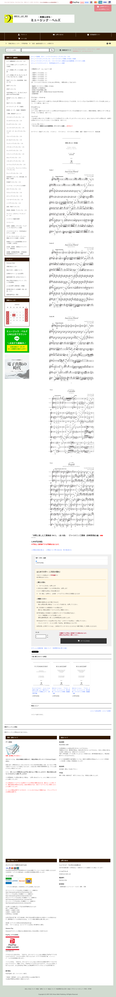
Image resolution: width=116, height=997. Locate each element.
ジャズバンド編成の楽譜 (13, 219)
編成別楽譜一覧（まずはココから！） (17, 277)
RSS (85, 989)
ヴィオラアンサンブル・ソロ (14, 120)
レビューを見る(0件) (95, 711)
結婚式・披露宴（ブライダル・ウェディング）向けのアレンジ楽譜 (17, 226)
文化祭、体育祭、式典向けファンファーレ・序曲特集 (17, 247)
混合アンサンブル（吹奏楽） (14, 103)
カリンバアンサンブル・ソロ (14, 196)
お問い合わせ (59, 34)
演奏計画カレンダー (12, 266)
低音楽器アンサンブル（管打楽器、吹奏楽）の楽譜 (17, 177)
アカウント (24, 34)
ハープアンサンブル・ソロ (14, 203)
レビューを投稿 (106, 711)
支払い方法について (30, 989)
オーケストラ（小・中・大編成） (15, 106)
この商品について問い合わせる (53, 550)
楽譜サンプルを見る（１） (40, 73)
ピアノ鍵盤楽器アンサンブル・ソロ (16, 61)
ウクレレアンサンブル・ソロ (14, 192)
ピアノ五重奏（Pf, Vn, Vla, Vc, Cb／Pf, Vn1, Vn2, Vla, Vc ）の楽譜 (17, 76)
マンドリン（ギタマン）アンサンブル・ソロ (16, 214)
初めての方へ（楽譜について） (15, 270)
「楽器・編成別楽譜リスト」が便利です (42, 43)
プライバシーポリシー (77, 989)
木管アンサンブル (11, 89)
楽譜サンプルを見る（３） (40, 76)
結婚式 (98, 49)
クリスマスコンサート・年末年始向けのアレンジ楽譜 (50, 63)
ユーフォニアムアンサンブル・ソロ (16, 164)
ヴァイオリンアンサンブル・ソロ (45, 58)
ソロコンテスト (91, 49)
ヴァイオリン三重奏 (42, 86)
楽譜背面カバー (77, 51)
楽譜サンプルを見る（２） (40, 74)
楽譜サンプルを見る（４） (40, 78)
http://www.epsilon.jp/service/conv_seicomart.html (19, 899)
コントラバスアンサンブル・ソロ (15, 127)
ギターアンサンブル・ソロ (14, 189)
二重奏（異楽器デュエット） (14, 113)
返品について (47, 648)
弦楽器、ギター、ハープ (42, 56)
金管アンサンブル (11, 85)
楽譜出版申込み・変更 (12, 294)
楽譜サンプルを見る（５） (40, 80)
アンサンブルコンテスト (79, 49)
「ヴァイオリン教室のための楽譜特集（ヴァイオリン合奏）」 (49, 126)
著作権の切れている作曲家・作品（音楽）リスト (17, 290)
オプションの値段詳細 (37, 648)
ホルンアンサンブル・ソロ (14, 157)
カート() (24, 38)
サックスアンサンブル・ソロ (14, 150)
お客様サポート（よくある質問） (15, 273)
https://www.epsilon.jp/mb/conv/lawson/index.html (19, 895)
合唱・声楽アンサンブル (13, 206)
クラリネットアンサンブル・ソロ (15, 147)
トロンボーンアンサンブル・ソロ (15, 161)
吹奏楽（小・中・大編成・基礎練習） (17, 110)
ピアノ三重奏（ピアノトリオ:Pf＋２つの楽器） (17, 65)
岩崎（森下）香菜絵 (42, 92)
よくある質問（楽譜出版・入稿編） (16, 285)
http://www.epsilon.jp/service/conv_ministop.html (18, 903)
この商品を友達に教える (37, 550)
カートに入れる (85, 641)
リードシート (10, 222)
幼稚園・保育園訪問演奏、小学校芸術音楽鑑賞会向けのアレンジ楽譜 (17, 252)
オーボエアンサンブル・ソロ (14, 140)
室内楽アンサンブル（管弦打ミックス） (16, 98)
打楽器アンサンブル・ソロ (14, 182)
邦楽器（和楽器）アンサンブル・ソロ (17, 210)
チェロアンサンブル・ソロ (14, 124)
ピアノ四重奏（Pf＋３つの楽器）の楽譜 (17, 70)
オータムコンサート (87, 51)
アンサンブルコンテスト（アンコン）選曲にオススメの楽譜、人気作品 (17, 237)
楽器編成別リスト (95, 34)
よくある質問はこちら (103, 9)
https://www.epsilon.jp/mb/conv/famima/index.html (19, 892)
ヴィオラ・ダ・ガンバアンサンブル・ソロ (17, 132)
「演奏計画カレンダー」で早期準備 (17, 43)
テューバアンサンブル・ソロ (14, 173)
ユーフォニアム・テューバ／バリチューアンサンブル (17, 168)
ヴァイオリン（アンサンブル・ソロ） (61, 56)
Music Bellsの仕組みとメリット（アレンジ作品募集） (17, 281)
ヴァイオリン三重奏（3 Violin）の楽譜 (65, 58)
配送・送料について (41, 989)
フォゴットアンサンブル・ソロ (15, 143)
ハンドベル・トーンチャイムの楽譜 (16, 185)
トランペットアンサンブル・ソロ (15, 154)
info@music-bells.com (65, 874)
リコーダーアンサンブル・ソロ (15, 199)
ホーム (33, 56)
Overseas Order (11, 263)
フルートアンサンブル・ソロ (14, 136)
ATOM (89, 989)
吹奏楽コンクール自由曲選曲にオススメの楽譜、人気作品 (17, 242)
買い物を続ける (67, 550)
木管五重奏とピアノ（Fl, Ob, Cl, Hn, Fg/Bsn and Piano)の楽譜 (17, 93)
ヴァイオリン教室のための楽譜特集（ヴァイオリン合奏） (70, 61)
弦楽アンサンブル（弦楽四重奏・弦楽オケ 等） (17, 81)
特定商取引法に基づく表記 (60, 648)
